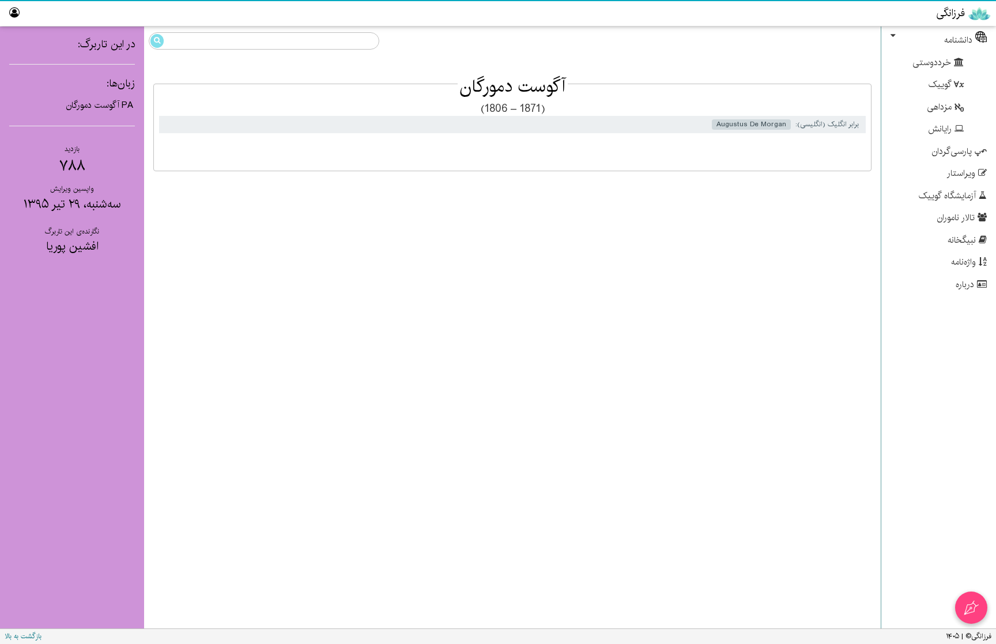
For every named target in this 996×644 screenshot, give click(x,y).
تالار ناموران (957, 217)
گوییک (941, 84)
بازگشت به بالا (23, 636)
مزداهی (940, 107)
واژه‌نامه (965, 262)
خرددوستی (933, 62)
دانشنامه (959, 40)
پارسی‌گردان (953, 151)
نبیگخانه (963, 240)
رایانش (941, 129)
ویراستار (962, 173)
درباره (966, 284)
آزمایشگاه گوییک (949, 196)
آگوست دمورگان (92, 105)
